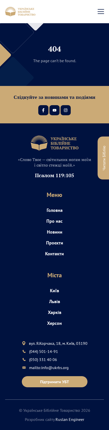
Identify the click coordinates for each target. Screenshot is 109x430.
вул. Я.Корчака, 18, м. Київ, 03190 (58, 343)
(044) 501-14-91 (43, 351)
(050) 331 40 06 (43, 359)
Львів (54, 301)
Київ (54, 290)
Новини (54, 232)
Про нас (54, 221)
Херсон (54, 323)
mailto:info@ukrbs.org (49, 367)
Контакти (54, 254)
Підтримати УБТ (54, 381)
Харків (54, 312)
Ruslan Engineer (70, 419)
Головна (55, 210)
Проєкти (54, 243)
